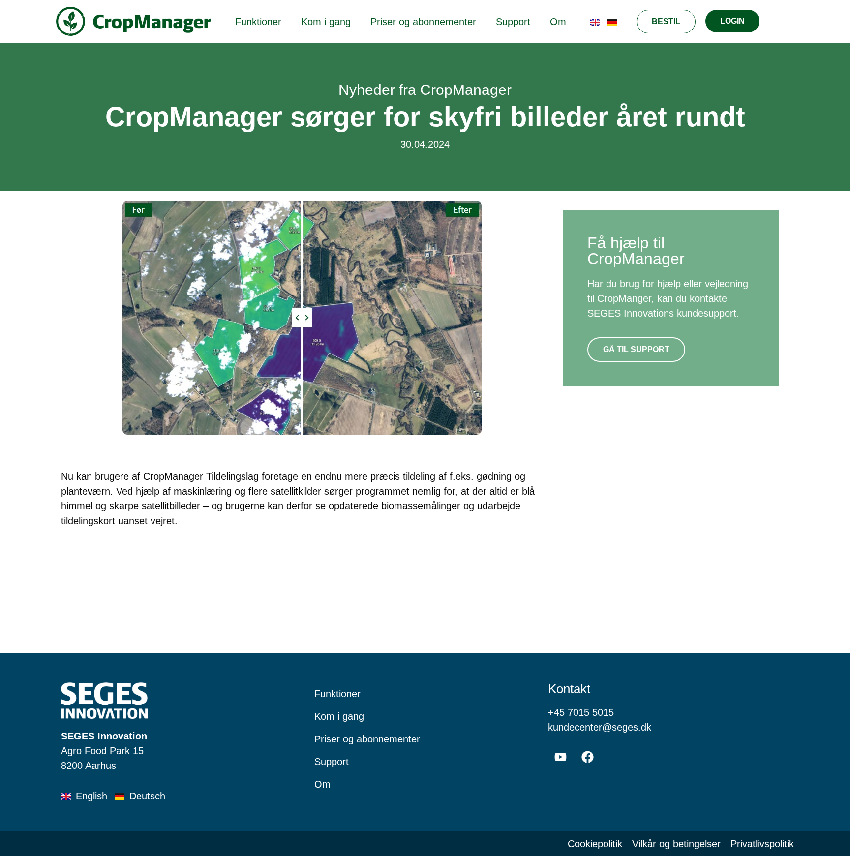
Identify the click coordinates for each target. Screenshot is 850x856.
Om (558, 21)
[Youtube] (560, 756)
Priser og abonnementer (423, 21)
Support (513, 21)
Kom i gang (326, 21)
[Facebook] (587, 756)
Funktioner (258, 21)
